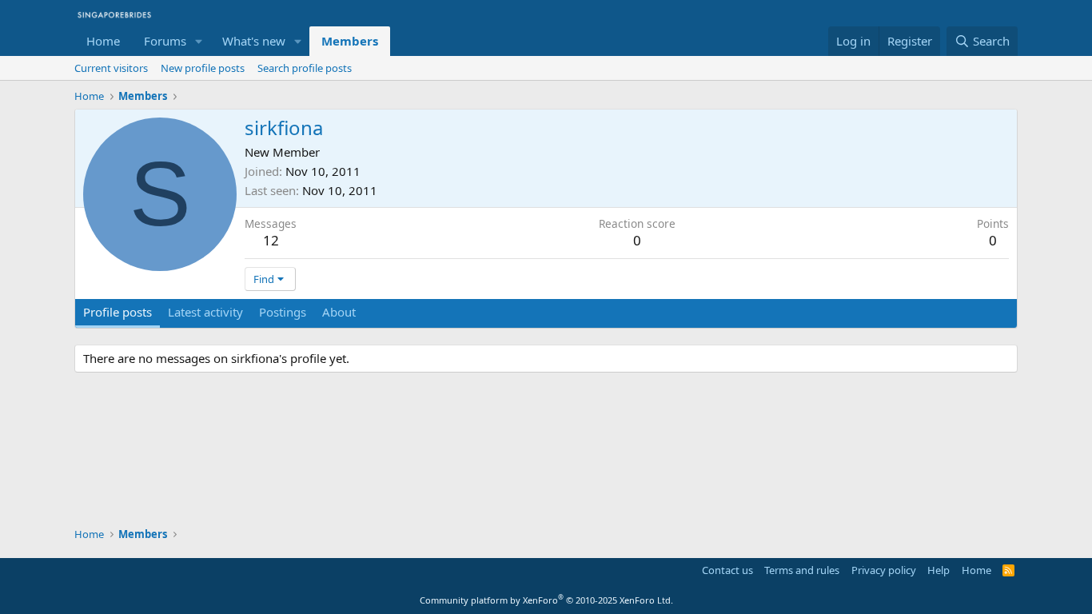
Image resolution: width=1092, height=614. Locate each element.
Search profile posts (304, 68)
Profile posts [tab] (117, 312)
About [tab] (339, 312)
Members (349, 41)
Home (103, 41)
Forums (165, 41)
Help (938, 570)
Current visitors (111, 68)
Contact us (727, 570)
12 (271, 240)
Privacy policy (883, 570)
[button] (199, 41)
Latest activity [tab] (205, 312)
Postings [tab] (282, 312)
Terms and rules (801, 570)
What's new (253, 41)
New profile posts (203, 68)
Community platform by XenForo (546, 600)
